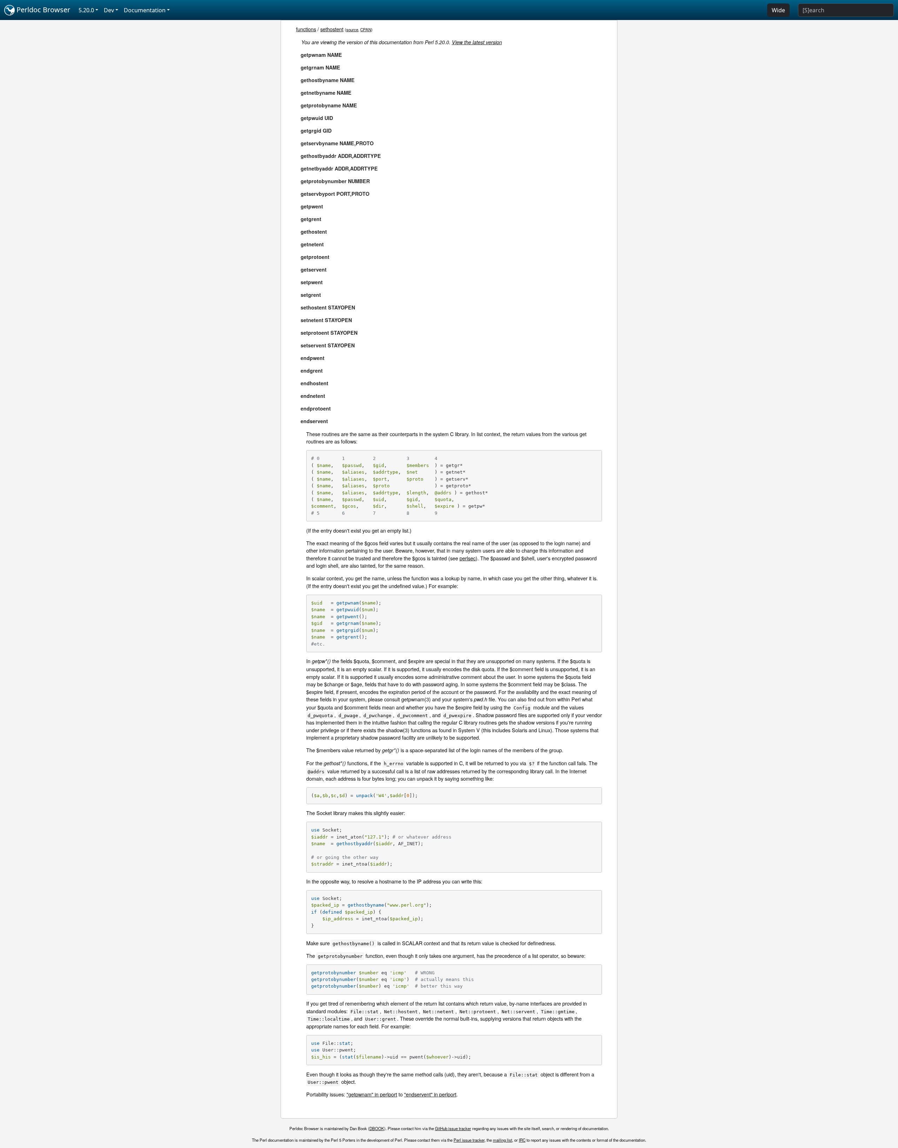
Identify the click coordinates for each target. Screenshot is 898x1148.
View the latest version (477, 42)
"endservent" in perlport (430, 1094)
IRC (522, 1140)
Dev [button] (109, 10)
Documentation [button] (145, 10)
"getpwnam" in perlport (372, 1094)
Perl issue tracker (469, 1140)
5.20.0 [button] (86, 10)
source (352, 29)
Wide (778, 10)
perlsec (468, 558)
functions (306, 29)
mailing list (502, 1140)
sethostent (331, 29)
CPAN (365, 29)
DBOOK (376, 1128)
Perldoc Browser (42, 9)
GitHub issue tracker (453, 1128)
